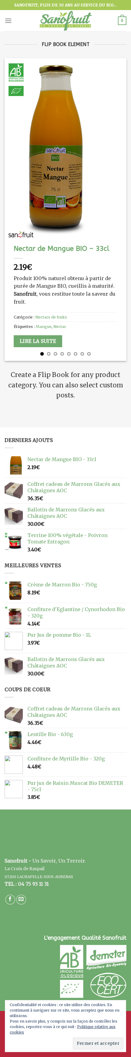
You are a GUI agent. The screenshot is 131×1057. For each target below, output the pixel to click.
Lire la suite (38, 341)
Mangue (43, 326)
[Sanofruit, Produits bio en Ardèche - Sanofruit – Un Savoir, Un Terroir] (65, 20)
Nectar (59, 326)
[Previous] (14, 209)
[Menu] (8, 20)
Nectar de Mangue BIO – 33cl (61, 248)
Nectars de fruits (51, 317)
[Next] (116, 209)
